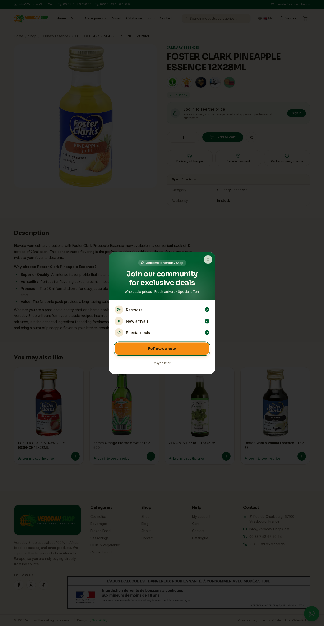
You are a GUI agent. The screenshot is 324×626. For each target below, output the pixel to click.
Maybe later (162, 362)
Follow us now (162, 348)
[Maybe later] (208, 259)
